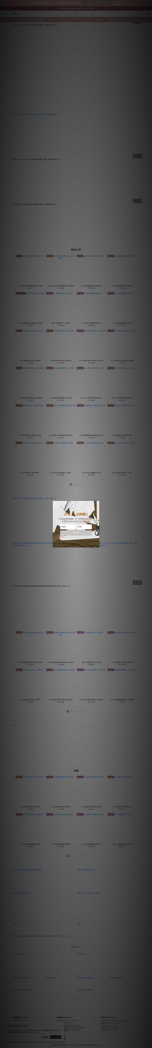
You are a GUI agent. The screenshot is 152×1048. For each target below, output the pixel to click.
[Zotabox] (98, 545)
